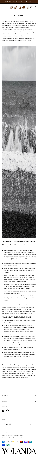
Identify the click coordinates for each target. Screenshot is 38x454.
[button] (31, 7)
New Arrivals (19, 437)
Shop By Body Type (11, 437)
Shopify (21, 435)
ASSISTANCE (4, 401)
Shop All (3, 437)
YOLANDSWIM (5, 395)
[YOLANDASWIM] (19, 7)
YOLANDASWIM (9, 435)
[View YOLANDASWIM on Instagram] (3, 410)
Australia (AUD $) (6, 432)
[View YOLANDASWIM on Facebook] (7, 410)
